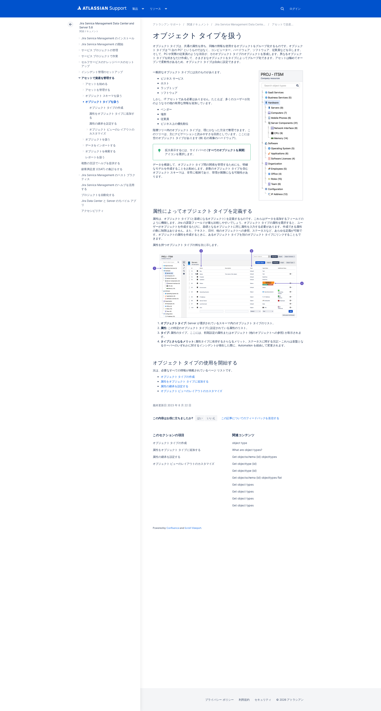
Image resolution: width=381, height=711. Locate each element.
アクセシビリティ (92, 210)
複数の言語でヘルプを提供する (100, 163)
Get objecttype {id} (244, 463)
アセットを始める (96, 83)
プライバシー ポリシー (219, 699)
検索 (282, 9)
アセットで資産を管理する (97, 78)
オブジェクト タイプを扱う (102, 101)
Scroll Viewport (193, 527)
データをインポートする (100, 145)
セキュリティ (263, 699)
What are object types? (247, 449)
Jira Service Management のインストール (107, 38)
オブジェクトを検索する (100, 151)
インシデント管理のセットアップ (102, 72)
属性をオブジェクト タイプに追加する (185, 381)
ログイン (295, 8)
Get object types (243, 484)
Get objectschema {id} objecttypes (254, 456)
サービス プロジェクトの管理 (99, 50)
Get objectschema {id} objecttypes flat (257, 477)
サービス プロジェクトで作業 (99, 56)
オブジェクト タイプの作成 (106, 107)
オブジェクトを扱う (97, 139)
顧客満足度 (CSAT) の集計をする (101, 169)
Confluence (172, 527)
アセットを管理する (97, 89)
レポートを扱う (95, 157)
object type (239, 443)
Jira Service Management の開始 (102, 44)
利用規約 (244, 699)
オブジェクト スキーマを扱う (103, 95)
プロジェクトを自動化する (97, 194)
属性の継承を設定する (103, 123)
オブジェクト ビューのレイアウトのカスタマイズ (191, 391)
